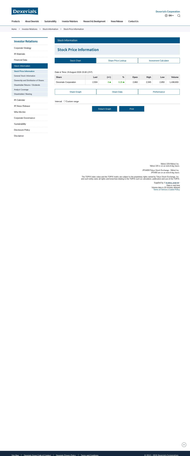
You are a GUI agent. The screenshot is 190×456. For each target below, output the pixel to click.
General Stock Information (24, 76)
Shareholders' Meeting (23, 94)
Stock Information (50, 29)
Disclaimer (19, 136)
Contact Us (133, 21)
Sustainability (50, 21)
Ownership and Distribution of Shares (29, 80)
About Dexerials (32, 21)
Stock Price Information (24, 71)
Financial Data (20, 60)
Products (16, 21)
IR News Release (22, 106)
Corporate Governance (24, 118)
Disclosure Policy (22, 130)
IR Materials (19, 54)
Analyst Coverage (21, 90)
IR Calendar (19, 100)
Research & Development (94, 21)
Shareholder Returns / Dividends (27, 85)
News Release (117, 21)
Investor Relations (70, 21)
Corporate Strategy (22, 48)
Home (14, 29)
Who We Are (19, 112)
